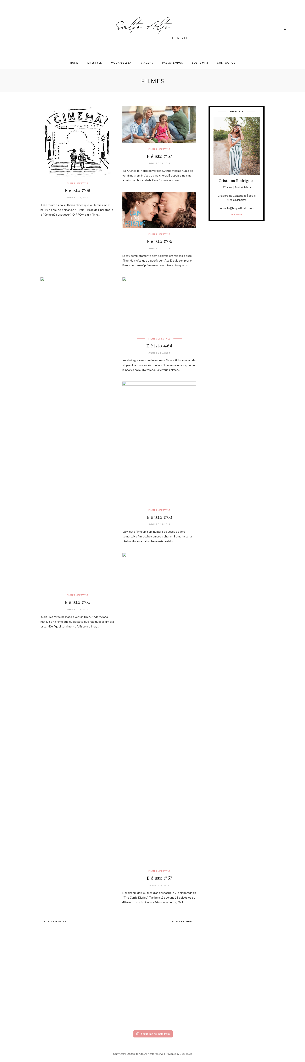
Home (74, 62)
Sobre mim (200, 62)
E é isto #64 (159, 346)
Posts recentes (54, 921)
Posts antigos (182, 921)
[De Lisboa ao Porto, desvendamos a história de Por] (87, 973)
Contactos (226, 62)
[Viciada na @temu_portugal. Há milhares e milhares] (261, 993)
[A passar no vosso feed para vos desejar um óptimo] (43, 970)
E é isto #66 (159, 241)
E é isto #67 (159, 156)
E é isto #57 (159, 878)
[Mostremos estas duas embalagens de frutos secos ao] (218, 988)
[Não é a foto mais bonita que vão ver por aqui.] (130, 982)
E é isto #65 (77, 602)
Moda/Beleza (121, 62)
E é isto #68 (77, 190)
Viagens (146, 62)
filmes (70, 183)
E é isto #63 (159, 517)
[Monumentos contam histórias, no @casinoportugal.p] (174, 972)
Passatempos (172, 62)
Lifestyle (94, 62)
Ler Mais (236, 214)
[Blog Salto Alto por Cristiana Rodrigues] (150, 28)
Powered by (179, 1053)
